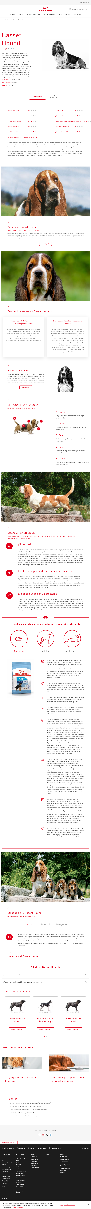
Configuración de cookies (8, 1142)
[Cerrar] (88, 1205)
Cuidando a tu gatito (7, 1167)
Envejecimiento (6, 1176)
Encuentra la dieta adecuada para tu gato (7, 1158)
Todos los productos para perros (20, 1190)
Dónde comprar (9, 1148)
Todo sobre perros (21, 1171)
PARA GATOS (6, 1154)
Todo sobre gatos (6, 1169)
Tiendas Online (35, 1167)
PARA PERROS (20, 1154)
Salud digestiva (6, 1178)
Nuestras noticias (65, 1168)
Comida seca (5, 1171)
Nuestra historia (64, 1159)
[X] (9, 49)
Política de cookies (17, 1207)
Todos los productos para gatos (6, 1184)
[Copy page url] (14, 49)
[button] (44, 1036)
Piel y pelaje (5, 1181)
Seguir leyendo (45, 244)
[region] (45, 1205)
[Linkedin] (12, 49)
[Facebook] (3, 49)
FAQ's (47, 1154)
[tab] (38, 95)
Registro (22, 1148)
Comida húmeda (6, 1174)
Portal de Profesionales (38, 1148)
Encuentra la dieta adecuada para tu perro (21, 1158)
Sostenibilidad (64, 1161)
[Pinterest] (6, 49)
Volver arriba (85, 1148)
